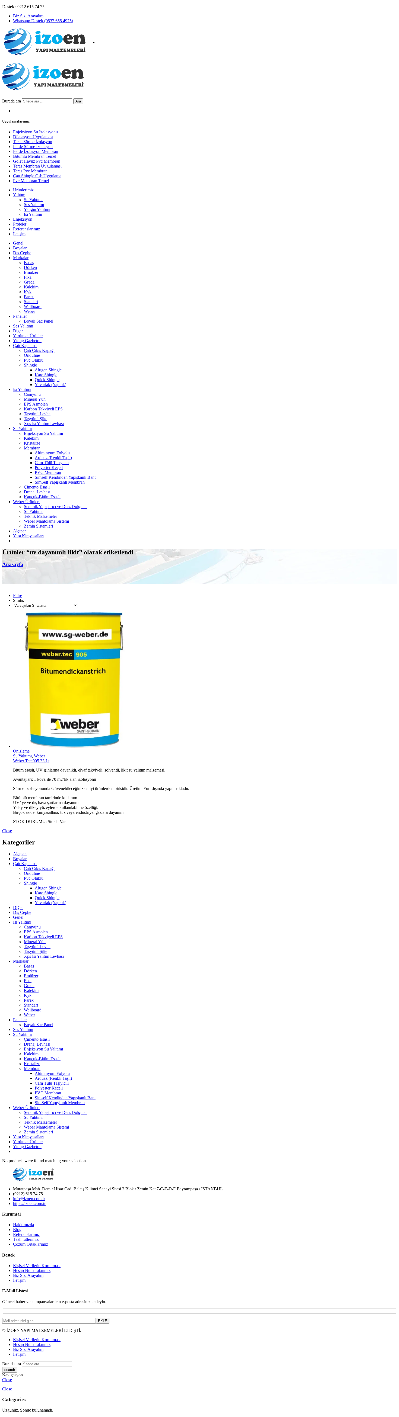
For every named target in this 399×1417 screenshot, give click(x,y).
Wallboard (33, 306)
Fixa (27, 277)
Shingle (30, 365)
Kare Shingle (46, 374)
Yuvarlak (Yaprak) (50, 384)
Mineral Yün (35, 399)
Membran (32, 448)
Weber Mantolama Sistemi (46, 521)
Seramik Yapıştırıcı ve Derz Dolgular (55, 506)
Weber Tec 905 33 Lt (31, 761)
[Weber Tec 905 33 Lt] (205, 680)
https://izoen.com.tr (29, 1203)
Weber (29, 311)
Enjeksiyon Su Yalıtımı (43, 433)
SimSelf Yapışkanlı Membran (60, 482)
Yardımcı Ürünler (28, 335)
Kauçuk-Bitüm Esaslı (42, 496)
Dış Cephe (22, 252)
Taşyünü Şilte (35, 418)
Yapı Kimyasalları (28, 536)
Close (7, 830)
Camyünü (32, 394)
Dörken (30, 267)
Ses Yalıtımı (23, 326)
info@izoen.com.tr (29, 1198)
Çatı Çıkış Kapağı (39, 350)
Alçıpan (20, 531)
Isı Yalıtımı (22, 389)
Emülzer (31, 272)
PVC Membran (48, 472)
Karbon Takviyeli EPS (43, 409)
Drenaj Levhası (37, 492)
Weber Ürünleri (26, 501)
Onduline (32, 355)
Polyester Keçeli (49, 467)
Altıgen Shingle (48, 370)
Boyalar (20, 248)
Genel (18, 243)
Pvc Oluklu (33, 360)
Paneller (20, 316)
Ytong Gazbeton (27, 340)
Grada (29, 282)
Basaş (29, 262)
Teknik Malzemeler (40, 516)
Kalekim (31, 287)
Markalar (20, 257)
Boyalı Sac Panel (38, 321)
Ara (78, 101)
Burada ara (12, 101)
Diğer (18, 331)
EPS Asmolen (36, 404)
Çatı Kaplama (25, 345)
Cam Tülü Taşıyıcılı (52, 462)
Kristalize (32, 443)
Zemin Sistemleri (38, 526)
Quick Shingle (47, 379)
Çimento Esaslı (37, 487)
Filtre (17, 595)
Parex (29, 296)
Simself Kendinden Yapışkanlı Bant (65, 477)
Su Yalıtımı (22, 428)
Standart (31, 301)
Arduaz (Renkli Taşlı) (53, 457)
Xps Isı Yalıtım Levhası (44, 423)
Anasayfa (12, 564)
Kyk (27, 292)
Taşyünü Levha (37, 414)
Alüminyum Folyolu (52, 453)
